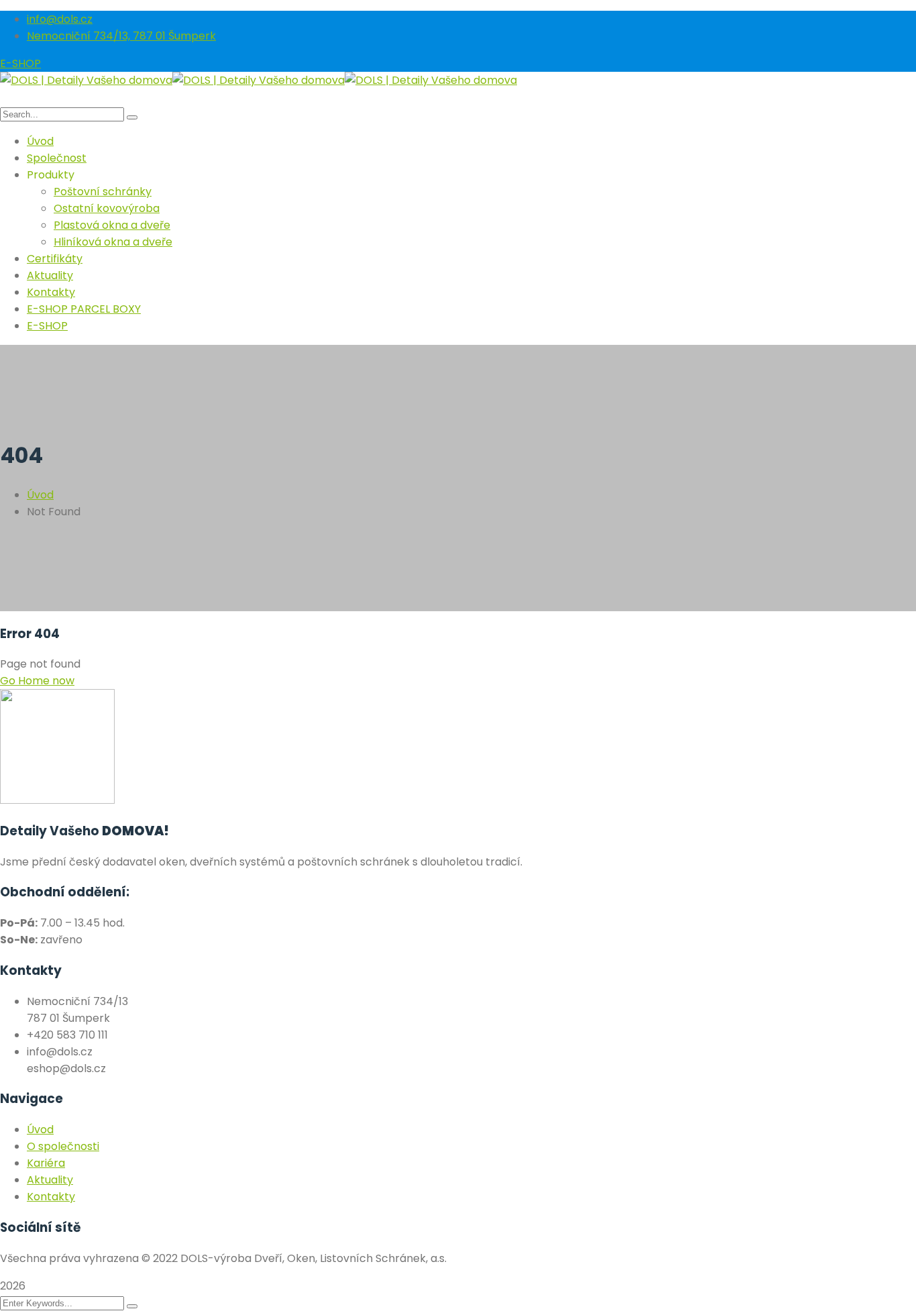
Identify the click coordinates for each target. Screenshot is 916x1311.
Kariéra (46, 1163)
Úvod (40, 495)
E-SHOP (20, 63)
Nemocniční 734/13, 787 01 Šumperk (121, 36)
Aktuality (50, 1180)
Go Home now (37, 680)
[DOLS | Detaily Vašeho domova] (86, 80)
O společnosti (63, 1146)
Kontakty (51, 1196)
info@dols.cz (60, 19)
